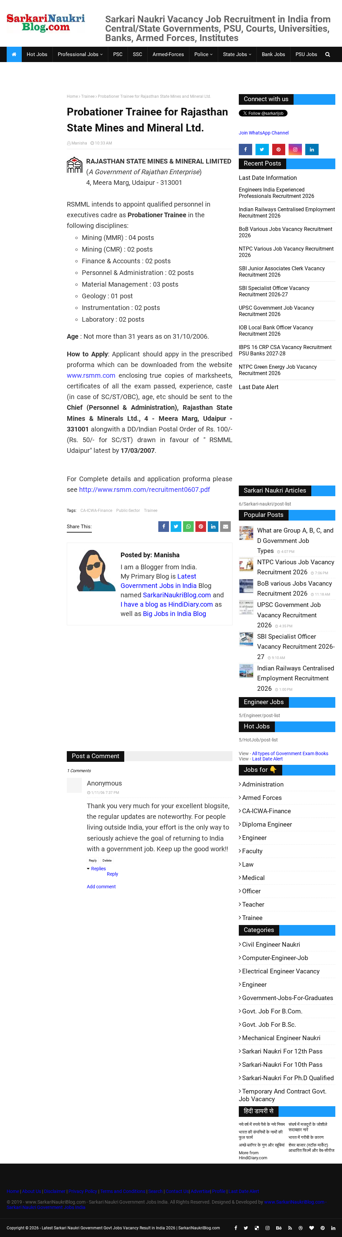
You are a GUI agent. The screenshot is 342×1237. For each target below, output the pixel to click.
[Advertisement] (34, 197)
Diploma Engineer (267, 824)
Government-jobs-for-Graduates (287, 998)
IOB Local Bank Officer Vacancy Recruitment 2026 (276, 330)
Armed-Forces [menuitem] (168, 54)
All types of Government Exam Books (290, 753)
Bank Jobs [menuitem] (273, 54)
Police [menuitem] (201, 54)
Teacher (253, 904)
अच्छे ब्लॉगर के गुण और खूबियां (262, 1145)
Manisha (79, 143)
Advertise (200, 1191)
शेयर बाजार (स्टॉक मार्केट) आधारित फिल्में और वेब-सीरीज (311, 1148)
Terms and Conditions (122, 1191)
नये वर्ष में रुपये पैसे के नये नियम (262, 1124)
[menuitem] (14, 54)
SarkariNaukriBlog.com (177, 595)
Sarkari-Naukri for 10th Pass (282, 1064)
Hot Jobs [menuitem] (37, 54)
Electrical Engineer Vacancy (281, 971)
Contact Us (177, 1191)
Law (247, 864)
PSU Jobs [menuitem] (306, 54)
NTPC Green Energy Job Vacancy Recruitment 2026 (278, 370)
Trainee (88, 96)
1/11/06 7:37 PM (105, 793)
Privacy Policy (82, 1191)
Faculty (252, 851)
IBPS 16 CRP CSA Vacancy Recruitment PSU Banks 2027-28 (285, 350)
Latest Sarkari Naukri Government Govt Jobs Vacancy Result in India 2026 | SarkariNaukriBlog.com (131, 1228)
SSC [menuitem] (137, 54)
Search (155, 1191)
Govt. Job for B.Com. (272, 1011)
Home (72, 96)
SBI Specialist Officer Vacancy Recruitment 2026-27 (274, 291)
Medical (253, 878)
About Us (31, 1191)
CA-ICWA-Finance (96, 510)
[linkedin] (312, 149)
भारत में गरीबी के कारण (306, 1137)
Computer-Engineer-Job (275, 958)
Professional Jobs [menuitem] (78, 54)
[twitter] (262, 149)
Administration (263, 784)
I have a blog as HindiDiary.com (167, 604)
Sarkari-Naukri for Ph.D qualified (288, 1078)
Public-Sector (128, 510)
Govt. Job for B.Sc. (269, 1024)
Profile (218, 1191)
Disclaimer (54, 1191)
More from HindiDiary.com (253, 1155)
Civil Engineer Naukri (271, 944)
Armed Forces (262, 798)
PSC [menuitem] (118, 54)
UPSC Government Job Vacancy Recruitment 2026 (276, 311)
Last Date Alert (267, 758)
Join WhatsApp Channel (264, 132)
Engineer (254, 838)
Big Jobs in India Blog (174, 614)
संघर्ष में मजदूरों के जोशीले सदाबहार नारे (308, 1127)
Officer (251, 891)
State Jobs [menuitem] (235, 54)
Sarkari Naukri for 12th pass (282, 1051)
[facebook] (245, 149)
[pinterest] (279, 149)
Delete (107, 860)
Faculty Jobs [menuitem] (26, 70)
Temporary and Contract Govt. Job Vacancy (283, 1095)
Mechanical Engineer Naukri (281, 1038)
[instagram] (295, 149)
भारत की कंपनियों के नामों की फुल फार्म (261, 1135)
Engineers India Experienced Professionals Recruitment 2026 (276, 193)
